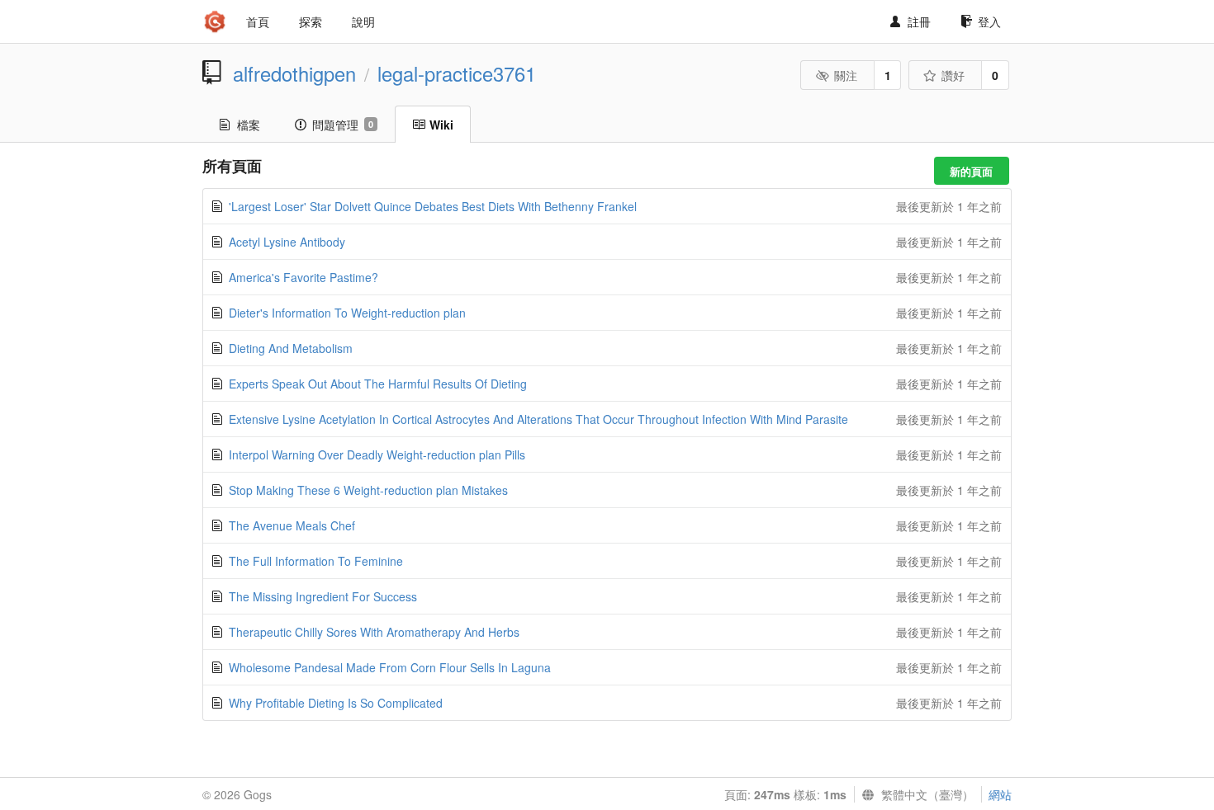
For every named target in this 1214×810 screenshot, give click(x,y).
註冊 (919, 21)
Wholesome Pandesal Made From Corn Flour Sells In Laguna (390, 667)
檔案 (248, 124)
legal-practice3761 (456, 73)
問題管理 (342, 124)
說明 (363, 21)
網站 (1000, 794)
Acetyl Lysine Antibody (287, 241)
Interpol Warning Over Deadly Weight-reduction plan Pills (377, 454)
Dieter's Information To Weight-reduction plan (347, 312)
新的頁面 (971, 171)
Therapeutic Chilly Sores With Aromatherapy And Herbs (374, 632)
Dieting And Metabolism (291, 348)
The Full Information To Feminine (316, 561)
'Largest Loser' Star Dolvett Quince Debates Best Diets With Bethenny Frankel (433, 206)
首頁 (257, 21)
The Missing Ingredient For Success (323, 596)
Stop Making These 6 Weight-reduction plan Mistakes (368, 490)
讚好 (953, 75)
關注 (845, 75)
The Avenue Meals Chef (292, 525)
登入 (989, 21)
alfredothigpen (294, 73)
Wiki (441, 124)
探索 (310, 21)
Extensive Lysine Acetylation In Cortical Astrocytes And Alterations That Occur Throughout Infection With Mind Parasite (538, 419)
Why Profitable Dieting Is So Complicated (336, 703)
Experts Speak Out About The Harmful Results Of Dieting (378, 383)
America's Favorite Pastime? (303, 277)
